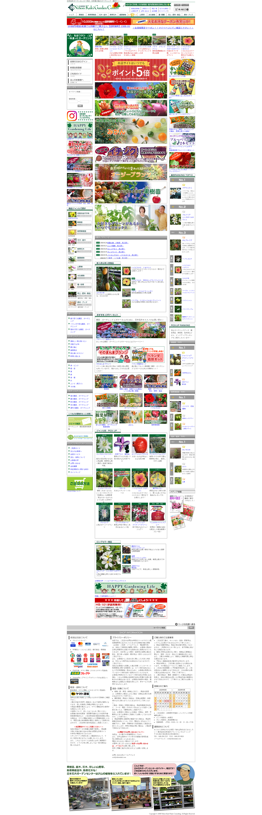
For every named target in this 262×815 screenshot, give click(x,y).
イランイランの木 (144, 47)
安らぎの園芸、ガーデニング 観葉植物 (106, 426)
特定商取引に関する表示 (79, 469)
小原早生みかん (186, 373)
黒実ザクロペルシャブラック (138, 547)
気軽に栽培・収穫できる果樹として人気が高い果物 (131, 390)
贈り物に (73, 347)
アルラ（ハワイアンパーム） (130, 48)
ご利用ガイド (146, 8)
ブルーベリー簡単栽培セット (76, 171)
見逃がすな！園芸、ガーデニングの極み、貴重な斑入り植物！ (181, 130)
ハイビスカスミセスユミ (186, 48)
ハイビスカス (155, 408)
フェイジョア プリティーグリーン (140, 524)
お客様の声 (134, 11)
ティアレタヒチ (187, 259)
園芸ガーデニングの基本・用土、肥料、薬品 (80, 204)
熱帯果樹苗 (155, 425)
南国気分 (73, 350)
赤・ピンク (74, 365)
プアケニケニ (187, 188)
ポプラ (184, 466)
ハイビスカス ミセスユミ (141, 267)
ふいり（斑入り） (77, 384)
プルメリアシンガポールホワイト (188, 217)
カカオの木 (100, 293)
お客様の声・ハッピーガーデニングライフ (80, 139)
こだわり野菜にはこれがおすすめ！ (180, 97)
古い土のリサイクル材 (177, 76)
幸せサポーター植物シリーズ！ (76, 155)
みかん (131, 425)
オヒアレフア (187, 240)
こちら (92, 711)
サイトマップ (163, 11)
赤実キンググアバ (187, 418)
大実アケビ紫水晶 (136, 567)
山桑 (183, 482)
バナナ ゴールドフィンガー (142, 291)
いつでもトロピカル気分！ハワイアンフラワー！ (181, 170)
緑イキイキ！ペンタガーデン (179, 114)
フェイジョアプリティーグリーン (187, 358)
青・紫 (72, 378)
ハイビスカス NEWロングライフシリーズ (147, 280)
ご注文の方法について (74, 491)
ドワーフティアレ (187, 309)
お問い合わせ (145, 11)
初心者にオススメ (77, 353)
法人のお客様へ (164, 8)
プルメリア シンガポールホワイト (173, 48)
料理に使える (75, 356)
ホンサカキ (186, 450)
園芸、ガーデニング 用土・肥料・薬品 (155, 390)
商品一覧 (154, 8)
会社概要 (154, 11)
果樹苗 (106, 389)
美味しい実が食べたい (78, 341)
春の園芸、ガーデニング (79, 396)
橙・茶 (72, 368)
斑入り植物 (106, 408)
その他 (72, 387)
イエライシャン (187, 300)
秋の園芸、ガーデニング (79, 402)
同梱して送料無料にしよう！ (105, 596)
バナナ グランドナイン (159, 48)
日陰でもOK (74, 344)
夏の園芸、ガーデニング (79, 399)
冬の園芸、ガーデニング (79, 405)
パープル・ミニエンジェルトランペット (146, 300)
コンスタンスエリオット (104, 455)
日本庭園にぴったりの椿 (74, 187)
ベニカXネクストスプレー (158, 524)
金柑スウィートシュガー (139, 557)
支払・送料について (77, 457)
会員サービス (75, 454)
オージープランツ (131, 408)
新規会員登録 (135, 8)
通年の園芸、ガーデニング (80, 408)
